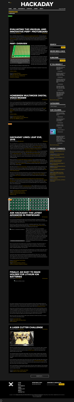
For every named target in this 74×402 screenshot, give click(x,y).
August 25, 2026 (62, 8)
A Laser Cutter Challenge (26, 327)
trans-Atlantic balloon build (39, 360)
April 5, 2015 (12, 216)
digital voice (25, 117)
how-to (15, 318)
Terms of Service (50, 394)
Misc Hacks (19, 318)
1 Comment (59, 127)
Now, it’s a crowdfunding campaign (33, 162)
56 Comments (45, 33)
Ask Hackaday (16, 260)
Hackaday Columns (17, 190)
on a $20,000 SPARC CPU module (30, 151)
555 (13, 74)
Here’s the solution (37, 146)
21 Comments (60, 77)
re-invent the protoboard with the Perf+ (31, 36)
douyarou (52, 151)
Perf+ (18, 75)
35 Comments (45, 278)
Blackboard (12, 110)
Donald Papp (18, 33)
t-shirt (15, 194)
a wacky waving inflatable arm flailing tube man (33, 148)
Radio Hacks (21, 116)
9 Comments (59, 71)
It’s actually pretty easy (27, 185)
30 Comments (60, 116)
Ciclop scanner (18, 175)
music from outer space (18, 193)
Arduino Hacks (16, 116)
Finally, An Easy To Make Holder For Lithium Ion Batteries (25, 274)
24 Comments (60, 90)
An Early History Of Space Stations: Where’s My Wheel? (60, 74)
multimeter (12, 193)
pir (24, 75)
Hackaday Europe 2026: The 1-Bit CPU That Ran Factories (60, 87)
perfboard (22, 75)
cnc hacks (21, 370)
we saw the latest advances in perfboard (24, 159)
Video (19, 387)
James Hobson (18, 278)
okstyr (51, 169)
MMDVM (17, 118)
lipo (19, 320)
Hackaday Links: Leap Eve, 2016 (26, 138)
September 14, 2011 (13, 329)
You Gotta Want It (60, 129)
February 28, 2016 (13, 141)
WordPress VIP (39, 396)
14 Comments (45, 329)
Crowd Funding (22, 260)
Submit (36, 8)
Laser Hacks (26, 370)
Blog (15, 8)
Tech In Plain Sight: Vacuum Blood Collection (60, 119)
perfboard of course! (41, 306)
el (13, 191)
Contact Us (21, 392)
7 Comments (59, 98)
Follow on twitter (52, 54)
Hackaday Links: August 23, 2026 (59, 125)
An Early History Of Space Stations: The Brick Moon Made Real (60, 81)
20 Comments (45, 99)
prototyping (17, 77)
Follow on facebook (51, 54)
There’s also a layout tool (20, 163)
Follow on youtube (54, 54)
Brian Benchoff (21, 141)
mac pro (22, 191)
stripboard (21, 264)
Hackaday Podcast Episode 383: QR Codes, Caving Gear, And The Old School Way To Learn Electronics (60, 139)
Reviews (18, 73)
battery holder (15, 320)
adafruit (20, 74)
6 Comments (59, 143)
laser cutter (20, 371)
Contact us (58, 54)
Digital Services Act (57, 394)
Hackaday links (24, 190)
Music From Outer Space (22, 166)
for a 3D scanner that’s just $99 (38, 174)
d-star (22, 117)
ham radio (14, 118)
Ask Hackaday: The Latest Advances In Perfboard (26, 214)
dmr (10, 118)
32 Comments (60, 122)
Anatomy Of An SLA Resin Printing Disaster (60, 68)
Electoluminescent (17, 191)
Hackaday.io (21, 8)
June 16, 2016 (12, 33)
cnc (16, 371)
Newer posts (39, 376)
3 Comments (45, 141)
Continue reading (13, 71)
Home (10, 8)
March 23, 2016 (13, 99)
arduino (14, 117)
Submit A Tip (21, 389)
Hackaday (37, 4)
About (41, 8)
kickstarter (19, 262)
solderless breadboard (14, 264)
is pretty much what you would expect (33, 153)
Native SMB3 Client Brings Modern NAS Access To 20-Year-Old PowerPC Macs (57, 174)
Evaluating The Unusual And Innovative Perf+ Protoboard (29, 30)
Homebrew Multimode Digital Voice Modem (28, 96)
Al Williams (19, 99)
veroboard (25, 264)
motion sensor (14, 75)
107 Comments (45, 216)
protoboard (12, 77)
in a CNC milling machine (17, 153)
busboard (24, 74)
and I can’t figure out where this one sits (36, 225)
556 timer (16, 74)
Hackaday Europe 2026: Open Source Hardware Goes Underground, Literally (60, 94)
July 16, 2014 (12, 278)
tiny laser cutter (31, 350)
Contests (29, 8)
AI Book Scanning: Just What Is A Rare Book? (60, 113)
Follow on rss (56, 54)
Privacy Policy (46, 394)
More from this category (54, 99)
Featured (15, 73)
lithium (21, 320)
